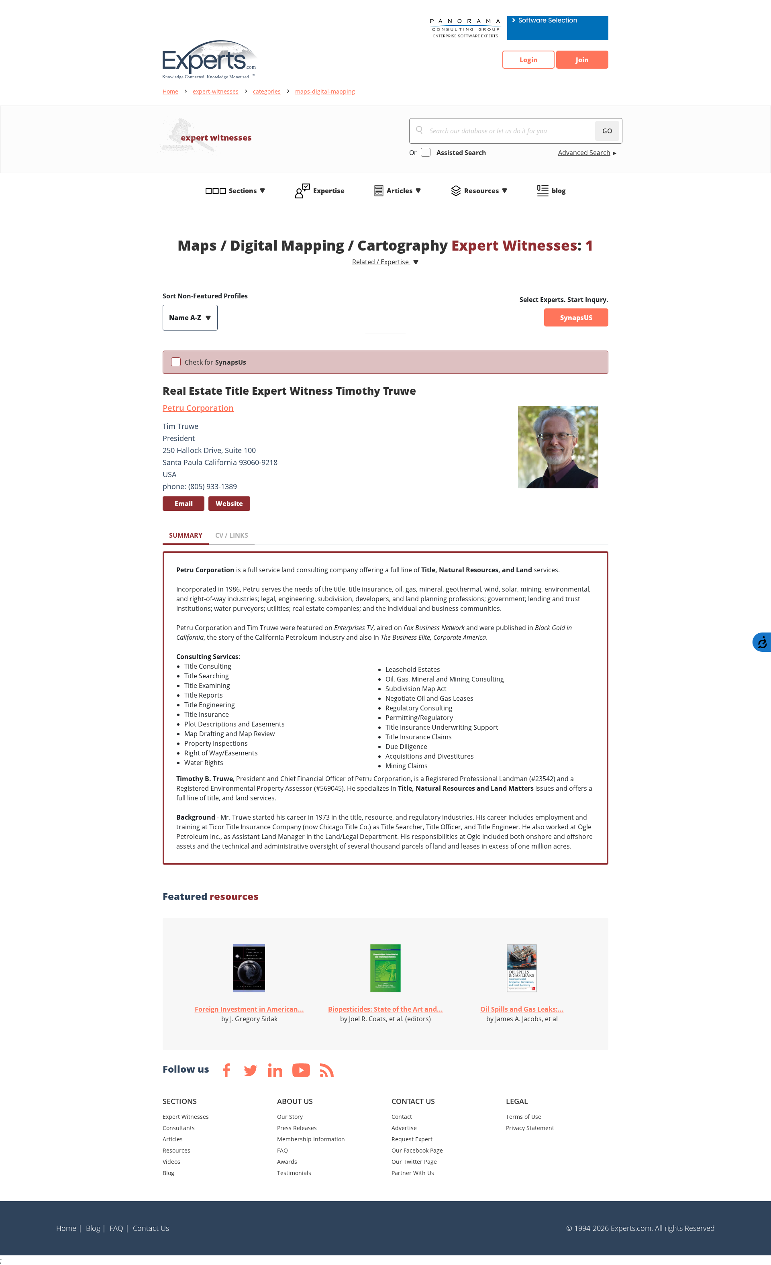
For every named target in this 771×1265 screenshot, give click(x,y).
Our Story (290, 1116)
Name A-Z (186, 317)
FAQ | (119, 1228)
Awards (287, 1161)
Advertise (404, 1128)
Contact (402, 1116)
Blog (168, 1173)
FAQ (282, 1150)
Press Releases (297, 1128)
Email (184, 503)
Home (170, 91)
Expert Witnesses (186, 1116)
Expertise (329, 190)
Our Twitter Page (414, 1161)
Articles (400, 190)
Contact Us (151, 1228)
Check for (215, 362)
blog (559, 190)
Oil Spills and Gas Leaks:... (522, 1009)
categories (267, 91)
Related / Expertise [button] (381, 261)
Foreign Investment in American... (249, 1009)
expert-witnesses (216, 91)
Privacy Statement (530, 1128)
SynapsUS (576, 317)
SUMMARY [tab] (185, 535)
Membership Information (311, 1139)
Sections (243, 190)
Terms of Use (523, 1116)
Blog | (96, 1228)
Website (229, 503)
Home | (69, 1228)
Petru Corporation (198, 407)
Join (582, 59)
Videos (171, 1161)
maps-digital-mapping (325, 91)
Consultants (179, 1128)
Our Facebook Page (417, 1150)
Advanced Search (584, 152)
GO (607, 130)
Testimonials (294, 1173)
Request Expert (412, 1139)
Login (529, 59)
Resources (481, 190)
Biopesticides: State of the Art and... (385, 1009)
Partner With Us (413, 1173)
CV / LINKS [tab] (231, 535)
